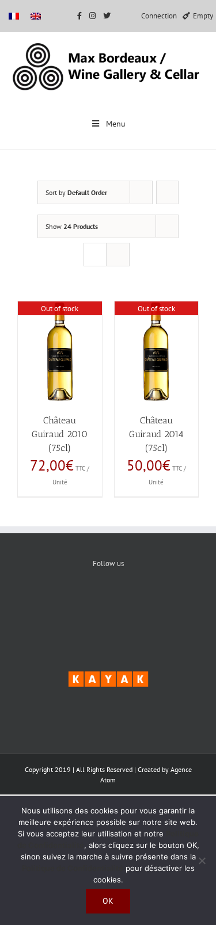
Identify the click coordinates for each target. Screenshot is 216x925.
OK (108, 901)
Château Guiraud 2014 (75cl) (156, 434)
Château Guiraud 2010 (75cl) (60, 434)
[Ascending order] (167, 192)
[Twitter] (108, 602)
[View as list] (118, 254)
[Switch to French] (14, 16)
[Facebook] (72, 602)
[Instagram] (143, 602)
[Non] (201, 860)
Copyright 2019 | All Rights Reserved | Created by (97, 769)
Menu (116, 124)
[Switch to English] (36, 16)
